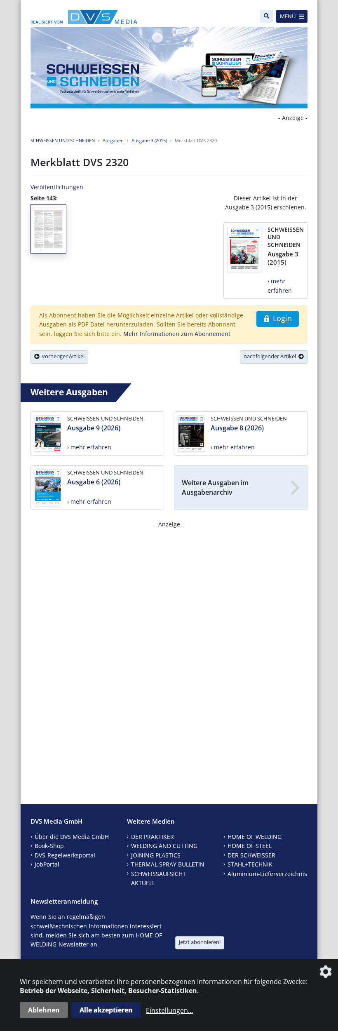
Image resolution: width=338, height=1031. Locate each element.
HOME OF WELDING (255, 837)
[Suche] (266, 16)
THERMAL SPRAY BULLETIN (167, 864)
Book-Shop (49, 846)
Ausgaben (113, 140)
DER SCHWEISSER (251, 855)
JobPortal (47, 864)
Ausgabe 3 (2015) (149, 140)
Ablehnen (44, 1010)
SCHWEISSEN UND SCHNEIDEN (63, 140)
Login (281, 318)
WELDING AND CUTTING (164, 846)
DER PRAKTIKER (152, 837)
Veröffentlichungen (57, 187)
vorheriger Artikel (62, 356)
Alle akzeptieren (106, 1010)
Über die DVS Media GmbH (72, 837)
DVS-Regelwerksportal (65, 855)
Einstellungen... (169, 1010)
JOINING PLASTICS (156, 855)
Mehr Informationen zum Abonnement (176, 334)
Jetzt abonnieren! (200, 942)
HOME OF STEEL (250, 846)
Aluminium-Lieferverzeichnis (267, 874)
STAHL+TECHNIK (250, 864)
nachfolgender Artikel (271, 356)
